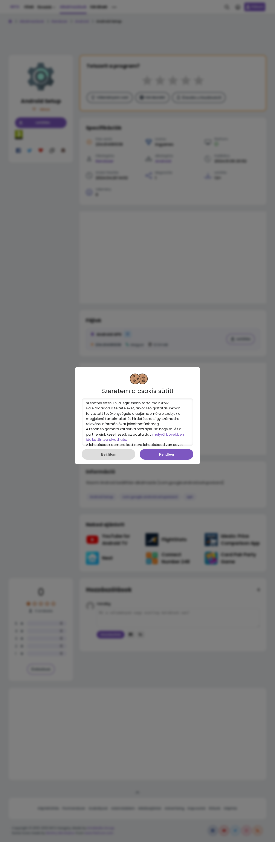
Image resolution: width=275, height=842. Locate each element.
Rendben (166, 454)
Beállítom (108, 454)
